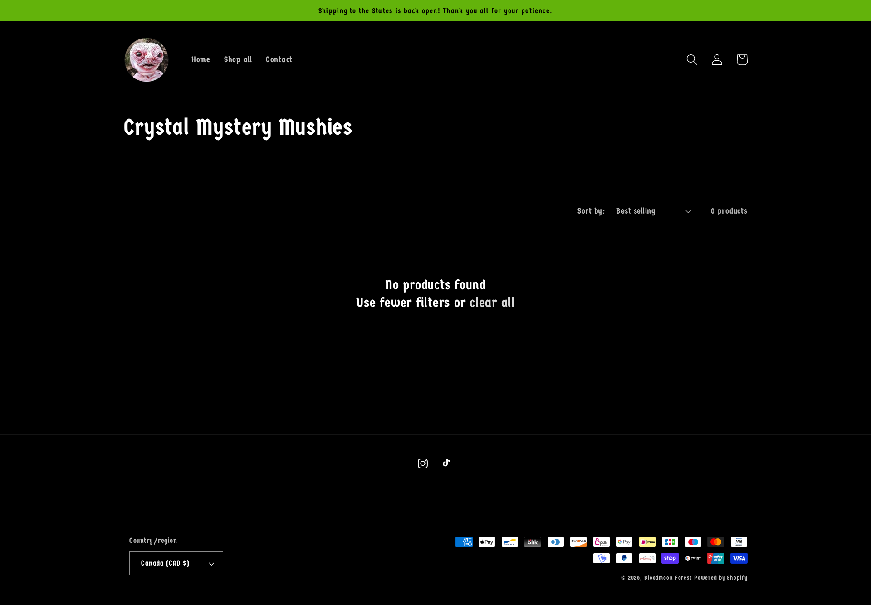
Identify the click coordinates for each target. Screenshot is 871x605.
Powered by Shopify (721, 578)
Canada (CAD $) (165, 563)
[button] (692, 59)
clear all (492, 303)
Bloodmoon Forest (668, 578)
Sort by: (591, 210)
